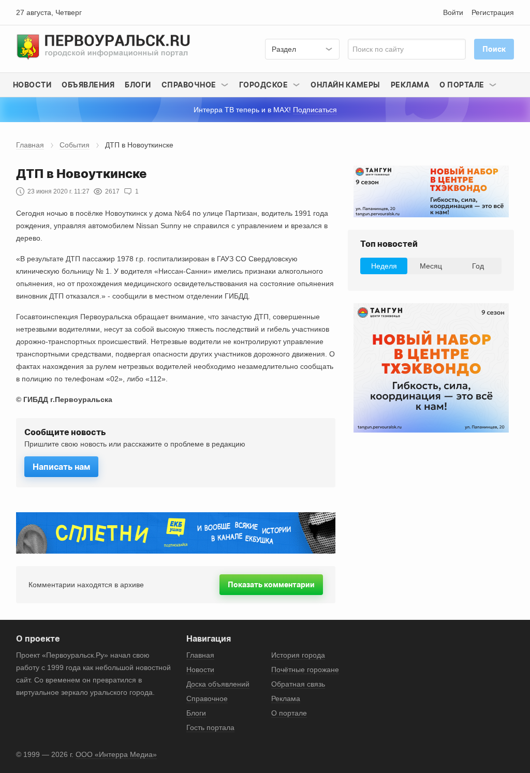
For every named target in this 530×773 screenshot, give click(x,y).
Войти (453, 12)
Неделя (384, 266)
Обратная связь (298, 684)
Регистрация (493, 12)
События (75, 145)
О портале (289, 713)
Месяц (431, 266)
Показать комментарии (271, 584)
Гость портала (210, 727)
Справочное (207, 698)
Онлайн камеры (345, 84)
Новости (32, 84)
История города (298, 655)
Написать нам (61, 467)
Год (478, 266)
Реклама (410, 84)
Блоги (138, 84)
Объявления (88, 84)
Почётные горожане (305, 669)
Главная (30, 145)
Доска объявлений (217, 684)
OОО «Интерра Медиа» (116, 754)
